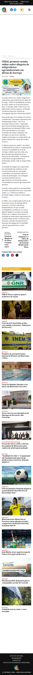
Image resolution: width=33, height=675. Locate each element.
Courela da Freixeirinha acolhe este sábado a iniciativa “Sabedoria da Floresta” (16, 325)
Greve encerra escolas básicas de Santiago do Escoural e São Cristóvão (15, 415)
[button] (22, 10)
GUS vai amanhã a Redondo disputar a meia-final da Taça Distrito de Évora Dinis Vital (16, 491)
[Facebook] (11, 9)
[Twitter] (15, 9)
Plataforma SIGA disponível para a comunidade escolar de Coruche (16, 582)
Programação (16, 658)
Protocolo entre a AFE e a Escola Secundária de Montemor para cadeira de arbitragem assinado (15, 446)
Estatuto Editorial (16, 656)
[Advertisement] (16, 33)
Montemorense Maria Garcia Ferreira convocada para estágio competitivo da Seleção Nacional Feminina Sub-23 (15, 522)
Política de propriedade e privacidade (16, 662)
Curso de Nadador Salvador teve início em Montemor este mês (15, 386)
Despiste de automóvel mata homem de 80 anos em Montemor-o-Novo (16, 356)
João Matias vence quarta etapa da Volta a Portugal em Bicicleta (16, 553)
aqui (8, 193)
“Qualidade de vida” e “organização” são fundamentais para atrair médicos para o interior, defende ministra (16, 459)
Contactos (16, 660)
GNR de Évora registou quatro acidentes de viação (14, 296)
